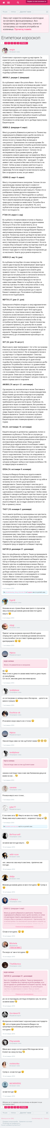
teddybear (14, 690)
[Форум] (8, 2)
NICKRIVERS (15, 1083)
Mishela (13, 943)
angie (12, 49)
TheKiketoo (15, 964)
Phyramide (14, 1041)
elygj (11, 625)
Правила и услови (25, 1121)
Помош (46, 1118)
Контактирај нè (37, 1118)
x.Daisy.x (13, 899)
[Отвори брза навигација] (47, 12)
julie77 (12, 807)
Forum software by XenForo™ (11, 1125)
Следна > (23, 43)
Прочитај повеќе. (23, 29)
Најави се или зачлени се (36, 1)
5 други (29, 592)
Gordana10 (14, 1013)
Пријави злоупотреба (10, 1121)
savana (12, 787)
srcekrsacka (10, 592)
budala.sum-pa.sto (12, 826)
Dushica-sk (14, 712)
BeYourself (14, 834)
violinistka (14, 1063)
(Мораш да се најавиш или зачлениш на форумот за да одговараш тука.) (22, 1103)
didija (11, 876)
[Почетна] (3, 2)
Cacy (16, 592)
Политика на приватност (11, 1123)
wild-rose (14, 854)
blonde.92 (22, 592)
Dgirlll (12, 600)
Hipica (12, 653)
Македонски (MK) (7, 1118)
